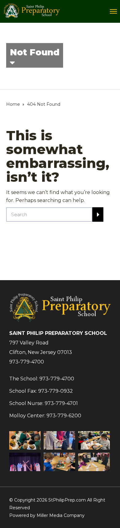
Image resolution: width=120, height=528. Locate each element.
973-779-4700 (26, 362)
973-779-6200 (63, 416)
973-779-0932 (55, 391)
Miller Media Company (61, 515)
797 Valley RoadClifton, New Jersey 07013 (40, 347)
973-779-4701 (61, 403)
